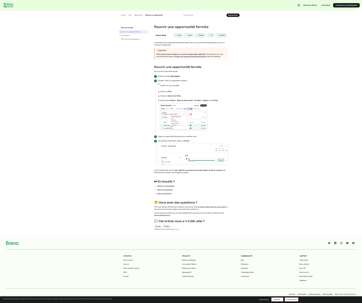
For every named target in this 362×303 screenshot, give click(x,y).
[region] (181, 299)
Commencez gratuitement (346, 5)
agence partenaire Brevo (162, 215)
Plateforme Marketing (189, 260)
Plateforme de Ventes (189, 268)
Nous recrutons (128, 260)
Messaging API (186, 272)
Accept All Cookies (291, 299)
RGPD (125, 272)
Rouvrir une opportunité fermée (131, 32)
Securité (126, 276)
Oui (159, 226)
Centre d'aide (303, 260)
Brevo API (302, 268)
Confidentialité (301, 294)
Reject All (277, 299)
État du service (304, 272)
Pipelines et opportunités (154, 15)
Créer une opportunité (164, 193)
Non (167, 226)
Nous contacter (304, 264)
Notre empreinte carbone (131, 268)
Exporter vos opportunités (165, 186)
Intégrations (303, 280)
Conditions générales (314, 294)
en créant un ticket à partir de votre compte (212, 207)
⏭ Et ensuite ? (125, 35)
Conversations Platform (189, 264)
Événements (244, 264)
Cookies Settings (264, 299)
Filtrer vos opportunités (165, 190)
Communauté (245, 276)
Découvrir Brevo (310, 5)
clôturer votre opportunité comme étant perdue (190, 56)
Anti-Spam (292, 294)
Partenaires (244, 268)
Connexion (325, 5)
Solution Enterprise (188, 276)
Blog (242, 260)
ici (197, 209)
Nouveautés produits (306, 276)
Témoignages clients (247, 272)
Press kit (126, 264)
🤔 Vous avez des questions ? (130, 39)
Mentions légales (328, 294)
